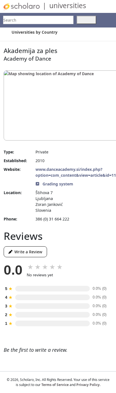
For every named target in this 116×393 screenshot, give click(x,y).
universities (67, 5)
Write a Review (27, 251)
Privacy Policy (88, 384)
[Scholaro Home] (21, 6)
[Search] (86, 20)
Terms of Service (55, 384)
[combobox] (38, 20)
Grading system (57, 184)
